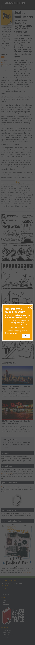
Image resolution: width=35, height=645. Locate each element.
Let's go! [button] (26, 336)
